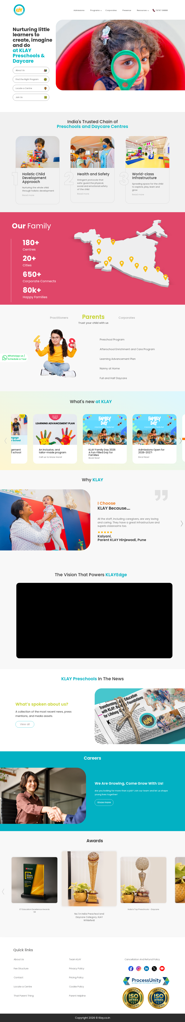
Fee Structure (21, 968)
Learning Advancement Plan (118, 359)
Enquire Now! (153, 452)
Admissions (79, 10)
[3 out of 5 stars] (105, 532)
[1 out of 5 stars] (111, 532)
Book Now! (52, 453)
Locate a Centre (24, 88)
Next (181, 522)
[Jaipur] (99, 251)
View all (25, 724)
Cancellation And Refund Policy (142, 959)
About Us (20, 70)
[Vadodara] (110, 259)
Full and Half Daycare (113, 378)
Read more (28, 195)
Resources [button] (142, 10)
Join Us (19, 97)
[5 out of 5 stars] (99, 532)
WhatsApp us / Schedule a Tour (17, 357)
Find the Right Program (27, 79)
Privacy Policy (76, 968)
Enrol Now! (102, 453)
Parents (93, 319)
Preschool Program (112, 339)
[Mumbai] (122, 263)
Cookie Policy (76, 986)
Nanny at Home (110, 368)
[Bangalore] (145, 268)
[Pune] (137, 265)
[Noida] (113, 241)
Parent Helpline (77, 995)
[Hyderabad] (131, 259)
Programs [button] (95, 10)
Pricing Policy (76, 977)
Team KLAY (75, 959)
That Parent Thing (24, 995)
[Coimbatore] (165, 277)
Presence (126, 10)
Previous (9, 439)
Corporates (111, 10)
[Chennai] (158, 269)
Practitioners (59, 318)
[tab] (37, 959)
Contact (18, 977)
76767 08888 (161, 10)
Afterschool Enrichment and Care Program (127, 349)
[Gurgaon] (99, 241)
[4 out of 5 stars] (102, 532)
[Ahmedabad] (106, 263)
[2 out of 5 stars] (108, 532)
